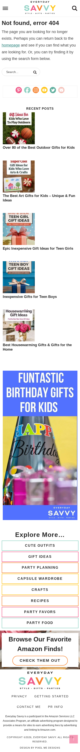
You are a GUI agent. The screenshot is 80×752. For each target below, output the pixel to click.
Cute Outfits (40, 545)
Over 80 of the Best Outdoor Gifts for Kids (39, 148)
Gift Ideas (40, 556)
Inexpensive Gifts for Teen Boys (30, 297)
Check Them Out (40, 660)
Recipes (40, 601)
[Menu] (5, 8)
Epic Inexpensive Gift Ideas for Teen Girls (38, 248)
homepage (11, 45)
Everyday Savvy (40, 7)
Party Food (40, 623)
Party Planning (40, 567)
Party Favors (40, 612)
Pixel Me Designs (47, 747)
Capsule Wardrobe (40, 578)
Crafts (40, 590)
